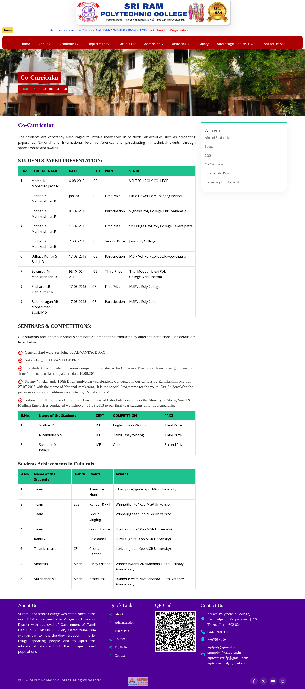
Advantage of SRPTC (233, 44)
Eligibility (121, 647)
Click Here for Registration (153, 30)
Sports (209, 146)
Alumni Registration (218, 137)
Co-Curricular (214, 164)
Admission (152, 44)
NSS (208, 155)
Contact (120, 655)
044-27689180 (99, 30)
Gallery (203, 44)
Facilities (125, 44)
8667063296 (122, 30)
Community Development (222, 182)
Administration (124, 622)
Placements (122, 630)
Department (97, 44)
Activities (179, 44)
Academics (67, 44)
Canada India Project (218, 173)
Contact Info (272, 44)
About (43, 44)
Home (25, 44)
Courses (120, 639)
